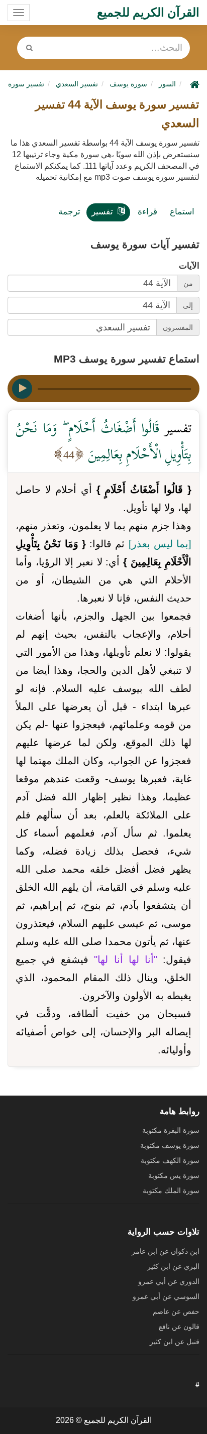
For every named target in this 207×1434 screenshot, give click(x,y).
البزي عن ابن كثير (173, 1266)
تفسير (102, 211)
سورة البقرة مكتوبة (170, 1130)
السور (167, 84)
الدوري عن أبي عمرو (168, 1281)
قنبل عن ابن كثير (174, 1341)
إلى (188, 305)
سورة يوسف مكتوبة (169, 1145)
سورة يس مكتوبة (173, 1175)
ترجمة (69, 211)
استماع (182, 211)
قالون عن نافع (179, 1326)
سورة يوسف (128, 84)
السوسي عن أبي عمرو (166, 1296)
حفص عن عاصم (176, 1311)
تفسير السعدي (77, 84)
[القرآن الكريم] (193, 84)
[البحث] (29, 48)
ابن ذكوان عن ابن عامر (165, 1251)
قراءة (147, 211)
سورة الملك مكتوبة (171, 1190)
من (188, 283)
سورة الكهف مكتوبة (170, 1160)
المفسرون (178, 327)
